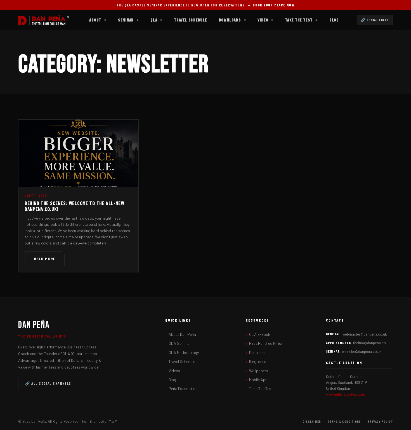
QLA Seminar (180, 343)
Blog (334, 20)
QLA (156, 20)
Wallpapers (258, 370)
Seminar (128, 20)
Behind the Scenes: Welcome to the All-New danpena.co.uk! (74, 206)
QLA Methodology (184, 352)
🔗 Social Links (375, 20)
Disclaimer (312, 421)
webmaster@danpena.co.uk (364, 334)
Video (265, 20)
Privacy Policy (380, 421)
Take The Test (301, 20)
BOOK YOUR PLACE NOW (273, 5)
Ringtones (257, 361)
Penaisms (257, 352)
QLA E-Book (259, 334)
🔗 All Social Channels (48, 383)
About (97, 20)
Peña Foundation (183, 388)
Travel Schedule (190, 20)
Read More (44, 258)
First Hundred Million (266, 343)
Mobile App (258, 379)
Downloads (232, 20)
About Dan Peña (182, 334)
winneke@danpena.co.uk (362, 351)
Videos (174, 370)
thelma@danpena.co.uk (372, 343)
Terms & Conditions (344, 421)
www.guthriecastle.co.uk (345, 394)
